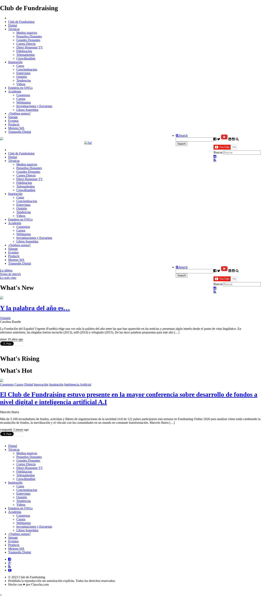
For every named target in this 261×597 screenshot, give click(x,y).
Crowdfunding (25, 58)
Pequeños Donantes (29, 36)
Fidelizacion (24, 51)
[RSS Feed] (214, 160)
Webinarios (23, 102)
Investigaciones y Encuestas (34, 106)
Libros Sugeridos (27, 109)
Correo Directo (26, 43)
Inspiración (15, 62)
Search (183, 135)
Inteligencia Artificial (77, 384)
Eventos (13, 120)
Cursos (20, 98)
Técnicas (14, 29)
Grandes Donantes (28, 40)
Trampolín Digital (19, 132)
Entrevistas (23, 73)
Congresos (23, 95)
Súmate (13, 117)
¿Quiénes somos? (19, 113)
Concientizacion (26, 69)
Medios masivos (26, 32)
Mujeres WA (16, 128)
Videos (20, 84)
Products (13, 124)
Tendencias (23, 80)
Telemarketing (25, 54)
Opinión (21, 76)
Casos (20, 65)
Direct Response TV (29, 47)
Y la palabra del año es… (35, 308)
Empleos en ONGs (20, 87)
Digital (12, 25)
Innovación (41, 384)
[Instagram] (214, 156)
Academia (14, 91)
